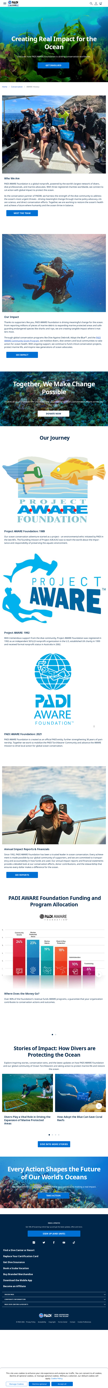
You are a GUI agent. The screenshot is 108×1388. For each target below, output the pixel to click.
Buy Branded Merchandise (18, 1274)
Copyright (52, 1322)
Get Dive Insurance (14, 1262)
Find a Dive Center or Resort (19, 1250)
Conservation (17, 86)
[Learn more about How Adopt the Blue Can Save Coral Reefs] (80, 1100)
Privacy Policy (30, 1322)
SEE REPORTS (22, 874)
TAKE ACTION (53, 1195)
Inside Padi (9, 1294)
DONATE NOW (53, 413)
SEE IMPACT (22, 354)
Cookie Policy (56, 1378)
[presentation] (99, 974)
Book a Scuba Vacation (16, 1268)
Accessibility (42, 1322)
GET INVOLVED (53, 65)
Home (4, 86)
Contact (72, 1322)
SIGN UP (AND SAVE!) (54, 1233)
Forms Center (62, 1322)
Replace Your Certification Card (20, 1256)
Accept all (62, 1384)
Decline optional (39, 1384)
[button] (52, 1034)
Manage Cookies (16, 1384)
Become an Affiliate (14, 1286)
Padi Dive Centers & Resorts (16, 1304)
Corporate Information (15, 1299)
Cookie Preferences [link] (84, 1322)
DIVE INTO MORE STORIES (54, 1144)
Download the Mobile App (17, 1280)
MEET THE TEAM (22, 213)
